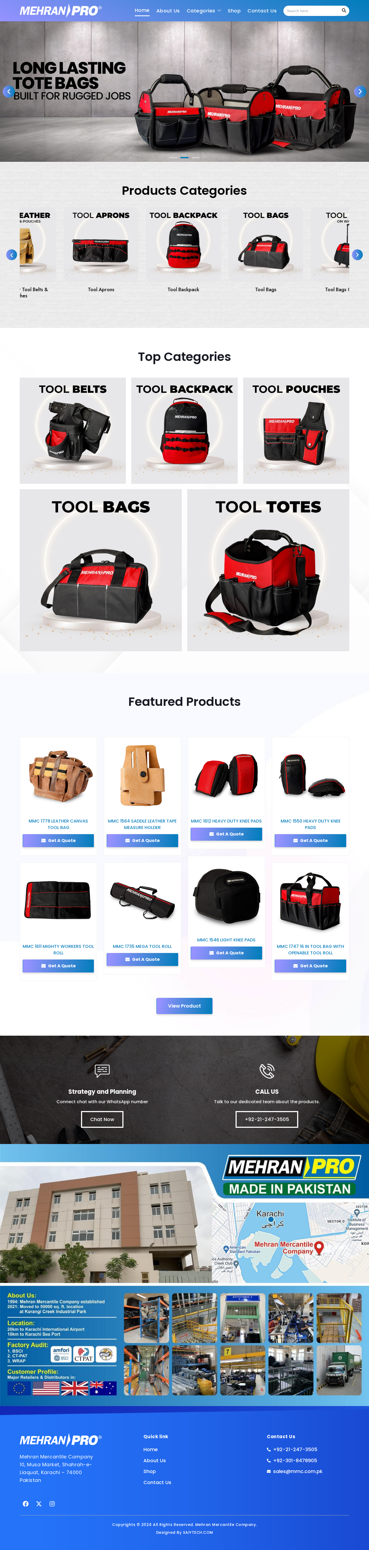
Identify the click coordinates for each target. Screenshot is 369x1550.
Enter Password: (204, 743)
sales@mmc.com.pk (212, 802)
